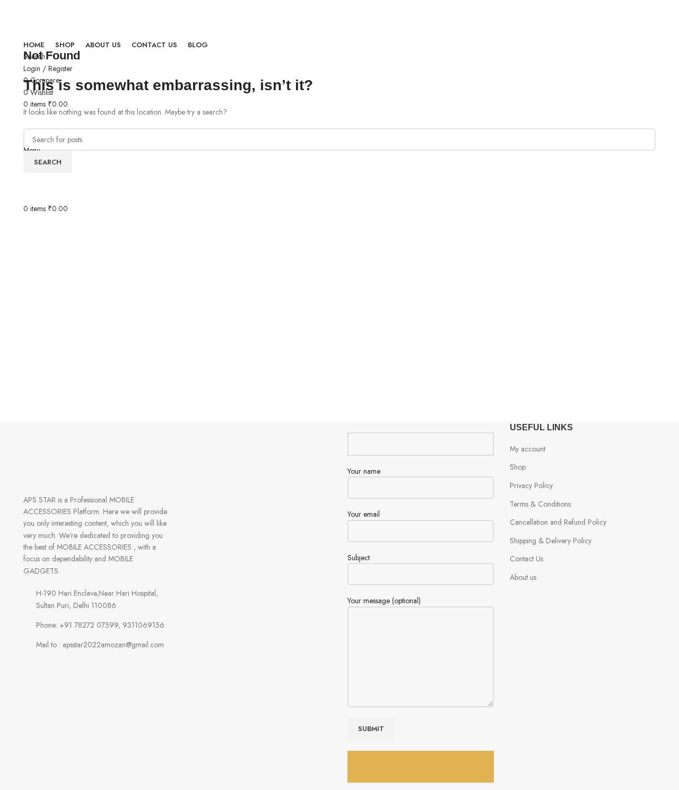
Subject (358, 558)
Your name (363, 471)
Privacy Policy (531, 485)
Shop (518, 467)
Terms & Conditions (540, 504)
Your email (363, 514)
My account (527, 449)
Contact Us (526, 558)
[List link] (96, 625)
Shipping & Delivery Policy (550, 540)
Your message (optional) (384, 601)
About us (523, 577)
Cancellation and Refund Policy (558, 522)
